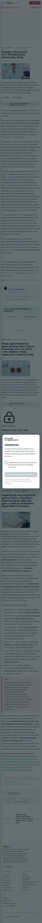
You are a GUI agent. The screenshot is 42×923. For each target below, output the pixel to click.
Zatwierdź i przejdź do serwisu (21, 475)
